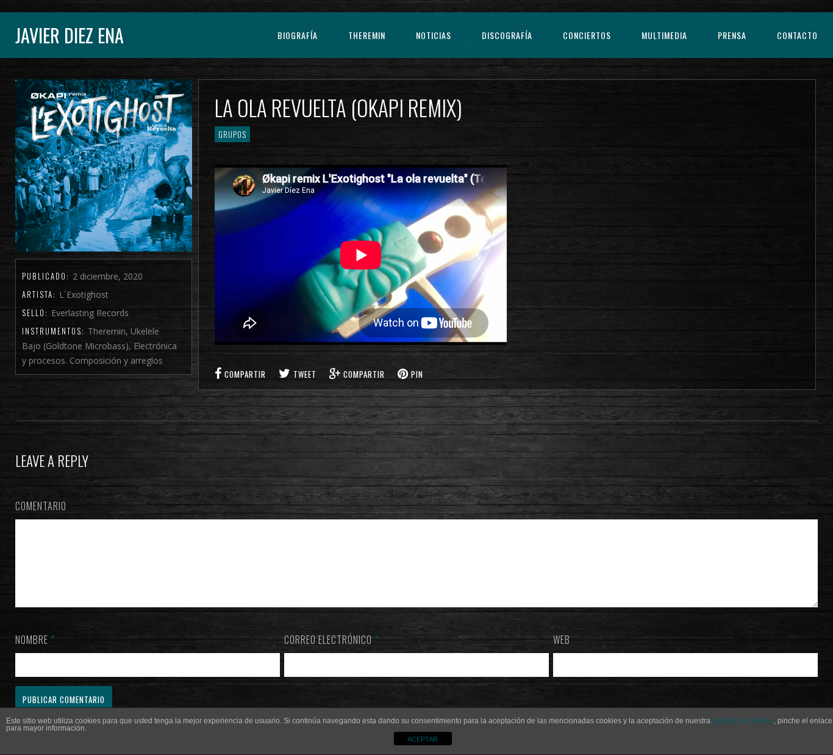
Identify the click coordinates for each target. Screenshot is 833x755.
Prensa (732, 35)
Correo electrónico (331, 639)
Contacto (797, 35)
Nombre (35, 639)
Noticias (433, 35)
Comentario (40, 506)
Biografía (297, 35)
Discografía (507, 35)
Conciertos (587, 35)
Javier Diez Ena (69, 35)
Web (561, 639)
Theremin (366, 35)
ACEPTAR (422, 739)
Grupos (232, 134)
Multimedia (664, 35)
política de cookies (743, 721)
